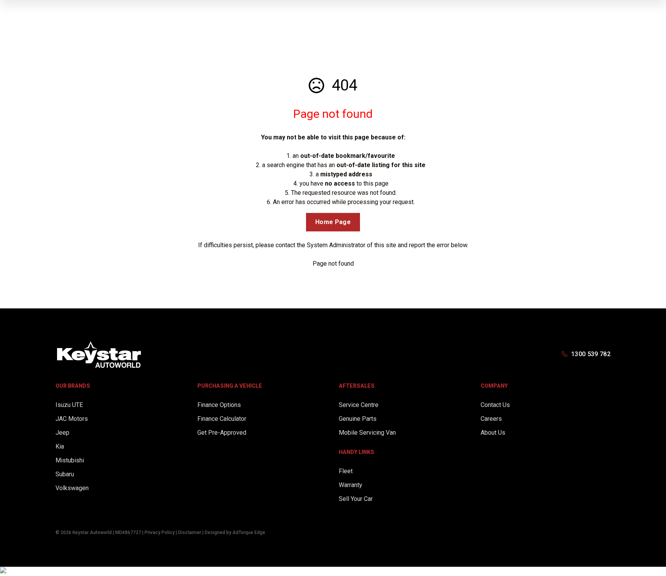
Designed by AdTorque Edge (235, 532)
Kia (60, 446)
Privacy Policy (160, 532)
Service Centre (358, 405)
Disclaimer (189, 532)
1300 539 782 (590, 354)
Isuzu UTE (69, 405)
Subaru (65, 474)
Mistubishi (70, 460)
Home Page (333, 222)
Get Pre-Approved (221, 432)
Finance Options (219, 405)
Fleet (346, 471)
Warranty (350, 485)
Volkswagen (72, 488)
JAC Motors (72, 418)
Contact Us (495, 405)
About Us (493, 432)
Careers (491, 418)
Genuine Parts (358, 418)
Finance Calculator (221, 418)
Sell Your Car (356, 498)
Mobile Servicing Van (367, 432)
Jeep (62, 432)
